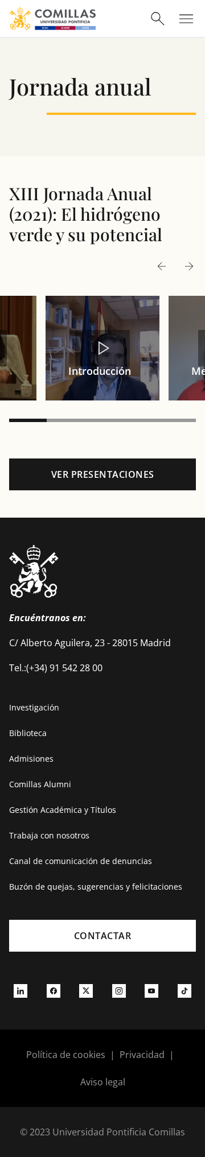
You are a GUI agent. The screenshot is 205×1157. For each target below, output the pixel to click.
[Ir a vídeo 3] (102, 420)
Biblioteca (28, 733)
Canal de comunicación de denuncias (80, 861)
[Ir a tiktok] (184, 991)
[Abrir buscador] (157, 18)
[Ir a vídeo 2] (65, 420)
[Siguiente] (189, 265)
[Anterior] (162, 265)
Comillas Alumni (40, 784)
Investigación (34, 707)
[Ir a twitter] (86, 991)
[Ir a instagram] (119, 991)
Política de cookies (65, 1054)
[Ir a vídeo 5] (177, 420)
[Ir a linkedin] (20, 991)
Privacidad (142, 1054)
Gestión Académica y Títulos (62, 809)
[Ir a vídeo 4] (140, 420)
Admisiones (31, 758)
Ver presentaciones (102, 474)
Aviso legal (102, 1082)
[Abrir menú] (186, 18)
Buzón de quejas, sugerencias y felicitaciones (95, 886)
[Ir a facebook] (53, 991)
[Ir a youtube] (151, 991)
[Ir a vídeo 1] (28, 420)
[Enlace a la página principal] (52, 18)
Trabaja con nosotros (49, 835)
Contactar (103, 935)
